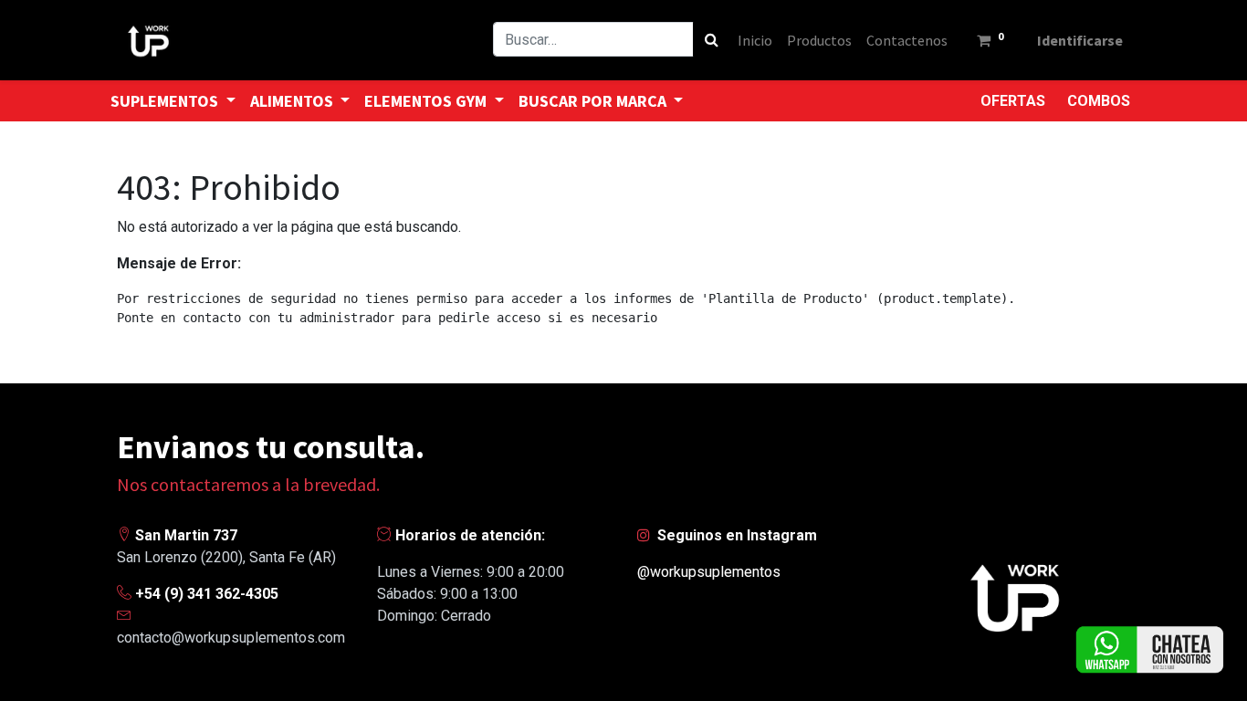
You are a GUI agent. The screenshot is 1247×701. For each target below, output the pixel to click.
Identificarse (1080, 40)
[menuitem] (755, 40)
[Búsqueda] (711, 39)
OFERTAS (1012, 101)
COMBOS (1098, 101)
